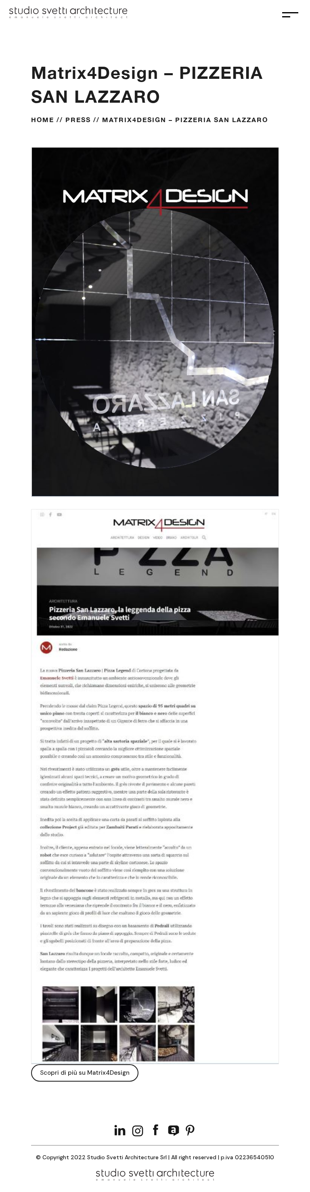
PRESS (78, 119)
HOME (42, 119)
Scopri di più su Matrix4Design (85, 1073)
